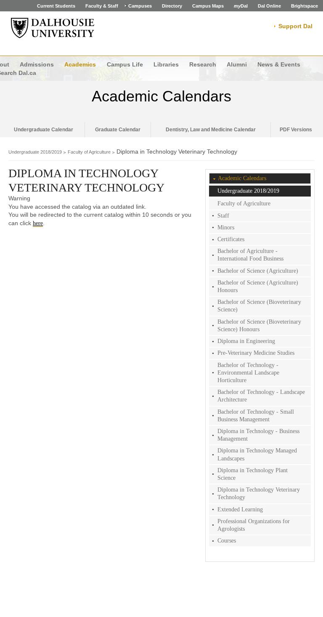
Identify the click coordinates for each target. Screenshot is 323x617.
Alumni (237, 64)
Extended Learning (240, 509)
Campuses (140, 5)
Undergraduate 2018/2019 (35, 151)
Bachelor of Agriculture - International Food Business (250, 255)
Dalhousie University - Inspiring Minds (53, 28)
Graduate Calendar (117, 130)
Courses (226, 540)
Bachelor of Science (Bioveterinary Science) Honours (259, 325)
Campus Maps (208, 5)
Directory (172, 5)
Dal (241, 5)
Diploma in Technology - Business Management (258, 435)
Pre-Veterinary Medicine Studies (255, 353)
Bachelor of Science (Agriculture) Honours (257, 286)
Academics (80, 64)
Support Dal (295, 26)
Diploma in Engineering (246, 341)
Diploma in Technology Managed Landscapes (257, 454)
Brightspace (304, 5)
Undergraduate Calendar (43, 130)
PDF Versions (296, 130)
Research (202, 64)
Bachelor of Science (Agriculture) (257, 271)
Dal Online (269, 5)
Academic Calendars (161, 96)
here (38, 223)
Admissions (37, 64)
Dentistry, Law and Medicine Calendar (211, 130)
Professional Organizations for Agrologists (253, 525)
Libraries (166, 64)
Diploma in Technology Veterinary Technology (258, 493)
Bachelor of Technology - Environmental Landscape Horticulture (248, 372)
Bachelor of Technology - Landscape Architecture (261, 396)
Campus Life (125, 64)
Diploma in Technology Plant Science (252, 474)
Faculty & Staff (101, 5)
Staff (223, 216)
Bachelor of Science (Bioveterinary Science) (259, 306)
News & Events (278, 64)
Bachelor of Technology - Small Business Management (255, 416)
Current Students (56, 5)
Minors (225, 227)
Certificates (230, 239)
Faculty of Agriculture (89, 151)
